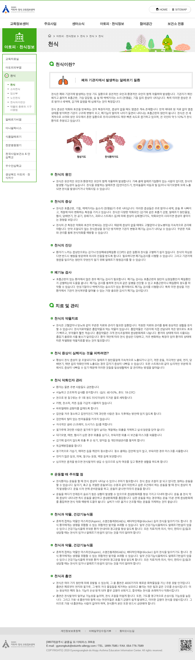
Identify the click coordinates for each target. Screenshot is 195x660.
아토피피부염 (14, 67)
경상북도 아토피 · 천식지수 (18, 176)
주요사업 (50, 24)
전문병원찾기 (14, 145)
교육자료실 (12, 58)
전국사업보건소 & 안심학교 (18, 155)
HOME (164, 9)
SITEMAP (181, 9)
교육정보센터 (19, 24)
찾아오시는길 (127, 631)
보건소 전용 (176, 24)
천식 (13, 75)
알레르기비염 (14, 119)
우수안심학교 (14, 165)
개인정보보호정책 (71, 631)
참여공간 (146, 24)
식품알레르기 (14, 136)
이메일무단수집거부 (100, 631)
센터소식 (78, 24)
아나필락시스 (14, 128)
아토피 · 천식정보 (112, 24)
